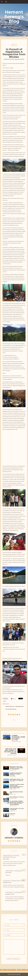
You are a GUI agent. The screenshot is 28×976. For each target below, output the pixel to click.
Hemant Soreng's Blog (14, 16)
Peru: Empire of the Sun (11, 709)
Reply (24, 854)
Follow (6, 698)
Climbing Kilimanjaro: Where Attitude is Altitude (18, 738)
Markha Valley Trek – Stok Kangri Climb (15, 706)
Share (14, 698)
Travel (14, 44)
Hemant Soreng (9, 59)
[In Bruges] (6, 815)
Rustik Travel (9, 99)
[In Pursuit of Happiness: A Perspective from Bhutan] (11, 714)
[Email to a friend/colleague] (17, 714)
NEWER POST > (22, 746)
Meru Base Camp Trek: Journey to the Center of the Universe (10, 751)
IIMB (12, 105)
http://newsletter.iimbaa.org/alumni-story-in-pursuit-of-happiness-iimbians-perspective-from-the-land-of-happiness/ (14, 691)
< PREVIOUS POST (6, 733)
